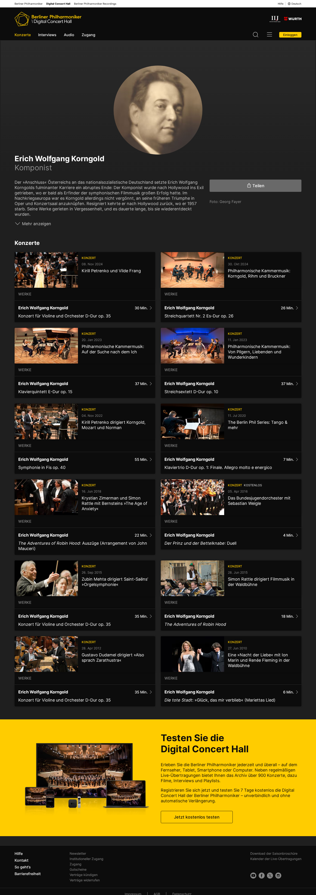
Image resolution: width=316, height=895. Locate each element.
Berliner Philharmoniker (29, 3)
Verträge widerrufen (85, 880)
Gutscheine (78, 869)
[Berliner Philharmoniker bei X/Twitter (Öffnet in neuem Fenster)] (270, 876)
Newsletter (78, 853)
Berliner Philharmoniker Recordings (95, 3)
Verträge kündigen (84, 875)
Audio (69, 34)
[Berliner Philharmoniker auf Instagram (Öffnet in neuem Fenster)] (278, 876)
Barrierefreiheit (28, 873)
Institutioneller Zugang (86, 859)
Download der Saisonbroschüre (273, 853)
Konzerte (23, 34)
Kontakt (21, 860)
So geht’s (23, 867)
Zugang (88, 34)
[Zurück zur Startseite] (48, 19)
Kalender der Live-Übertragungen (275, 859)
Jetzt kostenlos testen (197, 817)
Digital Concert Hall (58, 3)
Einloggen (290, 35)
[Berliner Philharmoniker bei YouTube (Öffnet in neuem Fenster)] (253, 876)
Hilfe (280, 3)
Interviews (47, 34)
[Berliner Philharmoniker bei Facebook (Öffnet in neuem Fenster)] (262, 876)
